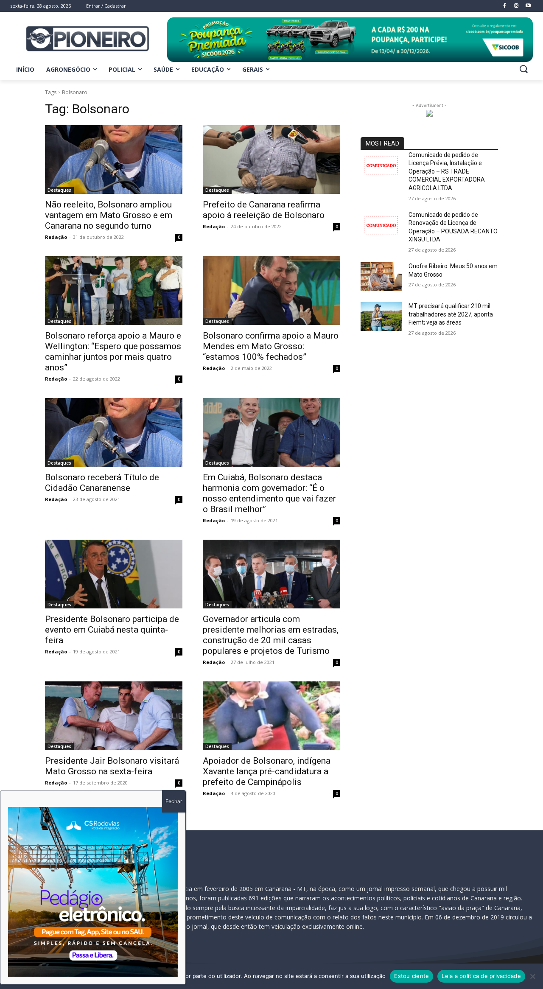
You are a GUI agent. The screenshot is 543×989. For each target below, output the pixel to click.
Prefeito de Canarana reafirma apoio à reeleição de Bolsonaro (264, 209)
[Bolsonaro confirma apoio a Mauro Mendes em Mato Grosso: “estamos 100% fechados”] (271, 290)
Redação (56, 237)
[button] (523, 68)
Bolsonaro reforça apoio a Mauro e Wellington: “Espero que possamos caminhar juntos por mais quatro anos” (113, 352)
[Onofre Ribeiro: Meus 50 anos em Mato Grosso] (381, 276)
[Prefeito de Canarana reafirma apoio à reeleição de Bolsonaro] (271, 159)
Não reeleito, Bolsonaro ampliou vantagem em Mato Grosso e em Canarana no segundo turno (108, 215)
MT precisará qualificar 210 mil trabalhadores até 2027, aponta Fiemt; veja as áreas (451, 314)
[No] (532, 976)
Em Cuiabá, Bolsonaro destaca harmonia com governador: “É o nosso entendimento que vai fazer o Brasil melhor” (269, 493)
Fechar (173, 801)
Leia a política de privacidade (481, 975)
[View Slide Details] (350, 39)
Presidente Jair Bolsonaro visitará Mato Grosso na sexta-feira (112, 766)
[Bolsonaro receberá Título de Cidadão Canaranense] (113, 432)
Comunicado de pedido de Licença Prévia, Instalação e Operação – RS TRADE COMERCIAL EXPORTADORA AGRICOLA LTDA (447, 171)
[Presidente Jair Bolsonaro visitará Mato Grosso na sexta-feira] (113, 715)
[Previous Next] (93, 892)
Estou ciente (411, 975)
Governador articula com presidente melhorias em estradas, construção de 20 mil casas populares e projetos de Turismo (271, 635)
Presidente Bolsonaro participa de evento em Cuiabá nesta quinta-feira (112, 629)
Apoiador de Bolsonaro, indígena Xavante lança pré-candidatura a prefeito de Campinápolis (266, 771)
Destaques (59, 190)
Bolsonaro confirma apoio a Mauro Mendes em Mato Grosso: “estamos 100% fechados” (271, 346)
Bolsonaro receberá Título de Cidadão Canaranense (102, 482)
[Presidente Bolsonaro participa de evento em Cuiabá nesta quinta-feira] (113, 574)
